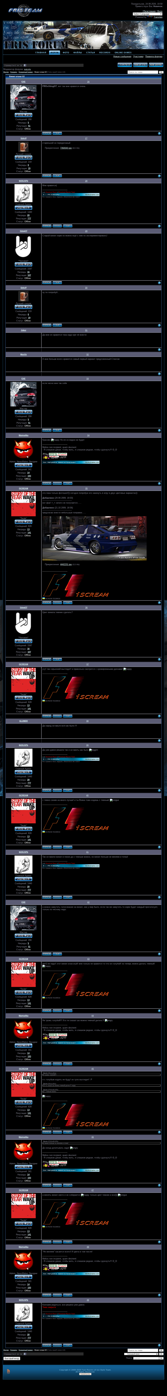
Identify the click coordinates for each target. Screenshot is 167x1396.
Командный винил (26, 72)
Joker (23, 330)
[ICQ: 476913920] (68, 483)
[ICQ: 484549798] (57, 175)
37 (87, 664)
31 (86, 330)
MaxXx (23, 354)
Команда (13, 72)
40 (87, 795)
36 (86, 607)
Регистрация (149, 11)
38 (87, 721)
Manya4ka (23, 435)
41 (87, 852)
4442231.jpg (66, 564)
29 (86, 231)
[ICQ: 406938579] (57, 282)
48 (88, 1247)
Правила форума (153, 56)
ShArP (24, 138)
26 (88, 82)
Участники (138, 56)
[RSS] (8, 1371)
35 (86, 488)
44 (92, 1016)
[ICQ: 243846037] (68, 225)
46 (92, 1137)
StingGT (23, 231)
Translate (158, 17)
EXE (23, 82)
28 (86, 181)
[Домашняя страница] (57, 225)
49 (88, 1300)
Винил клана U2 (41, 72)
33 (87, 379)
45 (92, 1069)
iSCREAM (23, 488)
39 (87, 745)
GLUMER (23, 721)
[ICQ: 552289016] (68, 602)
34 (88, 435)
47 (92, 1190)
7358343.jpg (66, 148)
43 (88, 959)
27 (86, 138)
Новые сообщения (122, 56)
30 (86, 288)
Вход (159, 11)
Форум (6, 72)
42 (88, 902)
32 (87, 354)
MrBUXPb (27, 69)
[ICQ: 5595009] (57, 133)
